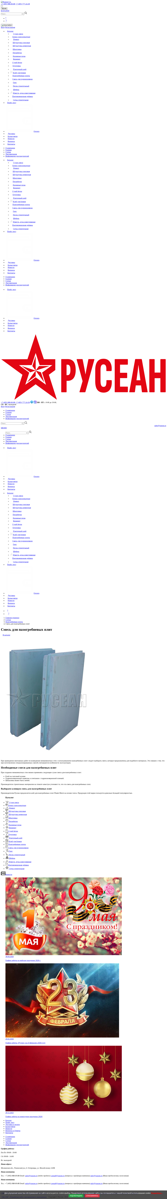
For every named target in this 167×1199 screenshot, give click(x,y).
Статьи (8, 152)
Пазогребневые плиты (21, 76)
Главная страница (12, 618)
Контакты (11, 144)
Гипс (15, 83)
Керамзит (16, 59)
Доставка (11, 134)
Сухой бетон (17, 62)
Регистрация (10, 27)
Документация (11, 154)
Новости (11, 139)
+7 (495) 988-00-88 (8, 4)
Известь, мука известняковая (24, 93)
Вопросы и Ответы (12, 1131)
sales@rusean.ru (160, 426)
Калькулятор (12, 136)
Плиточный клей (19, 69)
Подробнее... (157, 1193)
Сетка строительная (20, 100)
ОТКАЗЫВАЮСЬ (92, 1196)
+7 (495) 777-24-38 (23, 4)
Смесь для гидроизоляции (22, 79)
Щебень (16, 90)
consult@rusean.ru (58, 1176)
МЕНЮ (4, 8)
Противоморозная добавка (22, 96)
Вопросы (11, 141)
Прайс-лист (11, 103)
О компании (10, 148)
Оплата (36, 131)
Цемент (16, 39)
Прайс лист (11, 290)
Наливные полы (19, 56)
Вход (3, 27)
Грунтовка (17, 66)
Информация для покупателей (17, 156)
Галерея (8, 150)
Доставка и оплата (12, 1124)
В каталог (6, 635)
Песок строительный (21, 86)
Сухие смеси (18, 34)
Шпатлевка (17, 49)
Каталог (10, 31)
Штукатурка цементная (22, 46)
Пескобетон (17, 53)
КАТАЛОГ (5, 11)
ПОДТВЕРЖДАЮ (76, 1196)
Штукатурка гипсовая (21, 43)
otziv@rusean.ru (96, 1176)
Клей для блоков (19, 73)
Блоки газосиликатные (21, 37)
